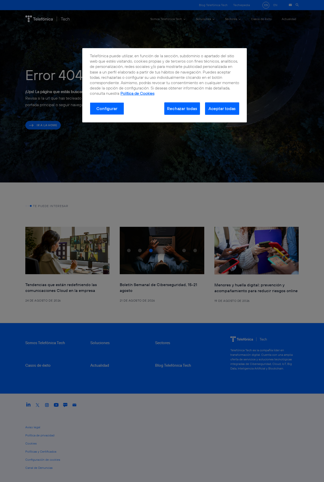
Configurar (106, 108)
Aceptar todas (222, 108)
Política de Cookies (137, 93)
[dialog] (164, 85)
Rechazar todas (182, 108)
